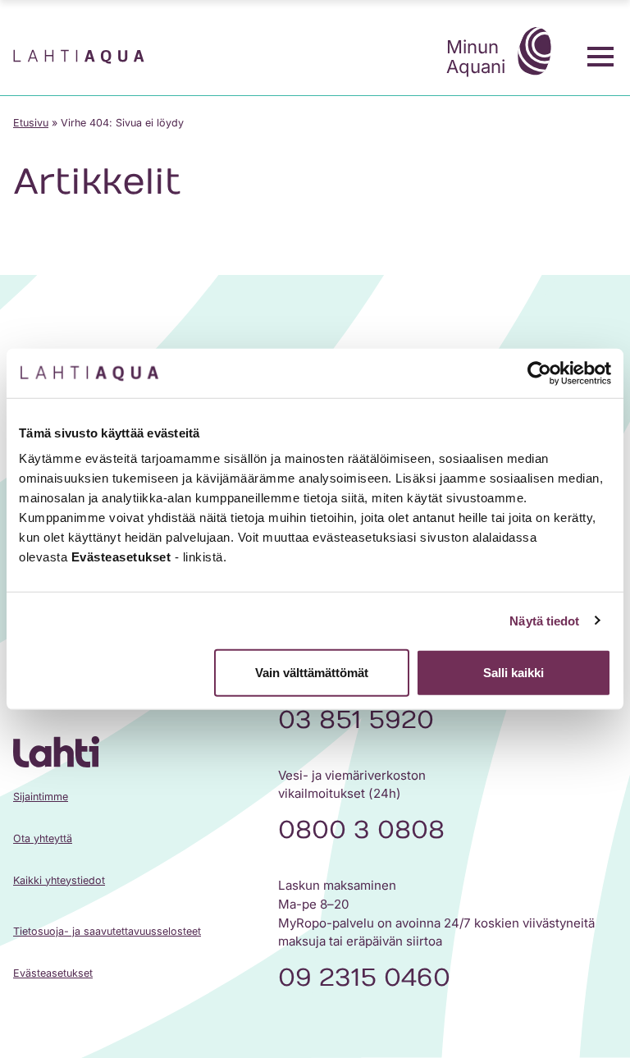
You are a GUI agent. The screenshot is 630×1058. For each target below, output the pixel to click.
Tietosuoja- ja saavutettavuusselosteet (107, 931)
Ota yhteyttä (42, 838)
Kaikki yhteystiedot (59, 880)
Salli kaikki (513, 673)
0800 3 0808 (361, 830)
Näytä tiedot (544, 620)
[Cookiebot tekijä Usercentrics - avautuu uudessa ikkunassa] (539, 372)
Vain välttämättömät (311, 673)
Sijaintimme (40, 796)
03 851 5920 (356, 720)
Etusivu (30, 123)
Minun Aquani (475, 56)
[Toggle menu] (600, 56)
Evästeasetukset (53, 973)
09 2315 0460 (364, 978)
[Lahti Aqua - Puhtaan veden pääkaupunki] (78, 57)
